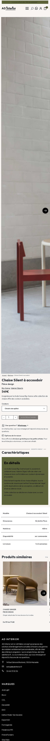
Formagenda (7, 725)
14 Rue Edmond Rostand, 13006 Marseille (22, 662)
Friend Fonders (8, 735)
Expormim (6, 720)
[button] (45, 211)
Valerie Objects (17, 388)
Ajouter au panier (28, 417)
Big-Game (6, 388)
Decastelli (6, 705)
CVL (3, 700)
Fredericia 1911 (7, 730)
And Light (5, 690)
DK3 (3, 710)
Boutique (10, 375)
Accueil (4, 375)
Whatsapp (36, 8)
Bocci (4, 695)
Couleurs (5, 404)
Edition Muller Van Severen (12, 715)
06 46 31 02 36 (12, 671)
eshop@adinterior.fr (14, 666)
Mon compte (41, 8)
